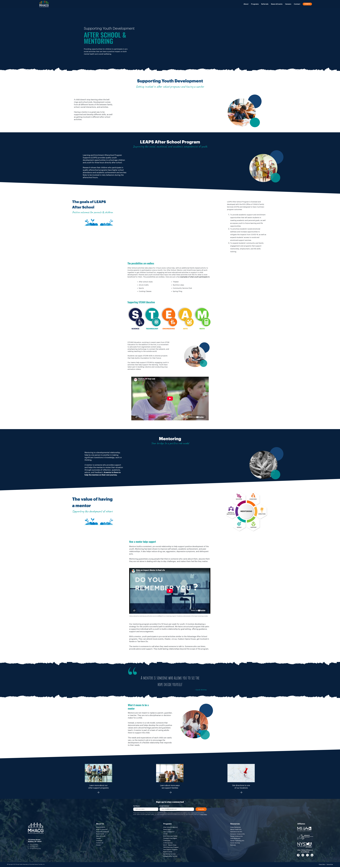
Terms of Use (330, 864)
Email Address (164, 806)
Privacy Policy (322, 864)
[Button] (98, 792)
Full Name (136, 806)
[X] (307, 855)
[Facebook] (298, 855)
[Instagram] (302, 855)
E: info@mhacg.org (34, 848)
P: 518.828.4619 (33, 845)
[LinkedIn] (312, 855)
